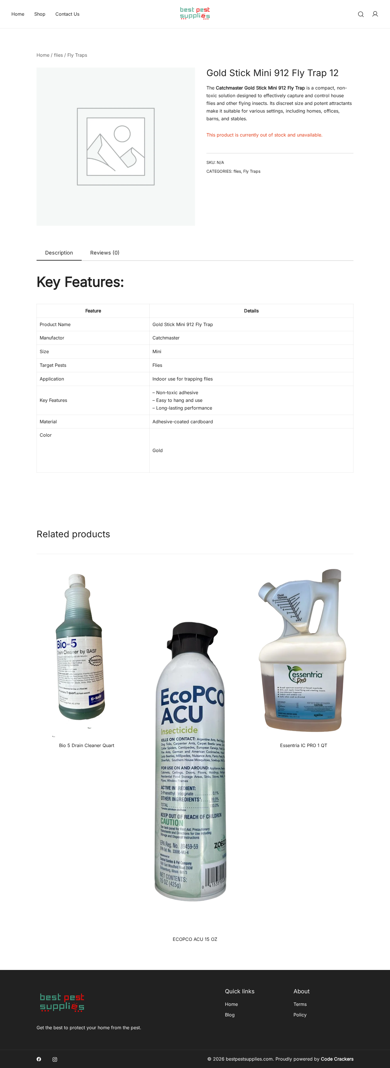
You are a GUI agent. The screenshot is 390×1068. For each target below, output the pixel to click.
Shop (39, 14)
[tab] (59, 253)
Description (59, 253)
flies (58, 55)
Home (17, 14)
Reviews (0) (105, 253)
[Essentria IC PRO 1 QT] (303, 653)
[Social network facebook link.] (39, 1059)
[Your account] (375, 14)
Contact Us (67, 14)
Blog (230, 1015)
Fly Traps (77, 55)
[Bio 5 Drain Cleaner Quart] (86, 653)
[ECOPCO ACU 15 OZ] (195, 750)
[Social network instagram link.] (55, 1059)
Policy (300, 1015)
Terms (300, 1004)
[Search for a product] (361, 14)
